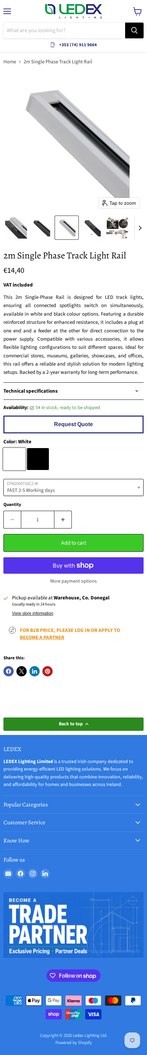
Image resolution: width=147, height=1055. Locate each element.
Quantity (12, 504)
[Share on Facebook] (8, 671)
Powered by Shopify (73, 1043)
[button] (16, 227)
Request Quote (73, 424)
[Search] (134, 30)
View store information (32, 613)
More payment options (73, 581)
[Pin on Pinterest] (47, 671)
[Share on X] (21, 671)
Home (9, 62)
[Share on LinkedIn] (34, 671)
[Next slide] (139, 227)
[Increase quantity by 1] (63, 520)
